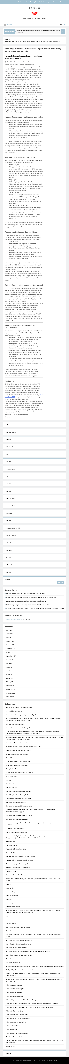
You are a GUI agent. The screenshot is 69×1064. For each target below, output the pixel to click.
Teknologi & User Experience (14, 996)
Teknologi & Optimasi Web (14, 992)
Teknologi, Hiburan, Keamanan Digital (17, 1033)
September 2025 (11, 656)
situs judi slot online (12, 895)
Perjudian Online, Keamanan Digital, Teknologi (19, 860)
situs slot (9, 439)
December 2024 (10, 689)
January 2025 (10, 685)
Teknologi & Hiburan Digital (14, 985)
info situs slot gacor (12, 787)
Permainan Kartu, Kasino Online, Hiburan (18, 867)
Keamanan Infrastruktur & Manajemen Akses (19, 806)
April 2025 (9, 674)
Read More (8, 417)
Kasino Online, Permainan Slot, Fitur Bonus (18, 798)
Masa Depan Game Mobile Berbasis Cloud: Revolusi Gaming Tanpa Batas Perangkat (35, 30)
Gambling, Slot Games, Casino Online (17, 754)
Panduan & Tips (10, 841)
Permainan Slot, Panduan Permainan (16, 875)
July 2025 (9, 663)
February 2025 (10, 682)
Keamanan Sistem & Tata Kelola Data (17, 819)
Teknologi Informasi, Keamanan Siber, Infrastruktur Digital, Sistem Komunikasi (29, 1007)
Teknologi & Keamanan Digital (15, 989)
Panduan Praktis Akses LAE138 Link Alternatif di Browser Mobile (25, 594)
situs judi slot (10, 888)
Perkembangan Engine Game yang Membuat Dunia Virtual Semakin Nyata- (33, 2)
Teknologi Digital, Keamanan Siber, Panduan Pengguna (22, 1000)
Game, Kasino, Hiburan (12, 769)
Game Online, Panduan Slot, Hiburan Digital (19, 761)
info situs (9, 780)
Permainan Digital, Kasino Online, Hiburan (18, 864)
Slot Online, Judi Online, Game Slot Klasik (18, 944)
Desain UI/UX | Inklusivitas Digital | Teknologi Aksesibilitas (23, 747)
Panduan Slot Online (12, 853)
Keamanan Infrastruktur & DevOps (16, 802)
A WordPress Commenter (14, 619)
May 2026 (9, 630)
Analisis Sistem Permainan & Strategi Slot (18, 728)
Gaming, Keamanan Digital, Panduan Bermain (19, 772)
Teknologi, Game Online (13, 1026)
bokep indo (9, 565)
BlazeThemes (53, 1060)
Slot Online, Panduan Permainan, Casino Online (20, 959)
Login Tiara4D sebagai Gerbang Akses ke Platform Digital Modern (26, 601)
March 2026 (9, 634)
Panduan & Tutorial (11, 845)
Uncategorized (10, 1046)
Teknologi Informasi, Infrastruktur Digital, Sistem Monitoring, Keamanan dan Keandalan (32, 1003)
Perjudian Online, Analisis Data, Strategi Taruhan (20, 856)
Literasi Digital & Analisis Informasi (16, 832)
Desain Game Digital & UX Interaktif (16, 743)
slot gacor (9, 462)
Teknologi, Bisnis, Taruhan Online (16, 1022)
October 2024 (10, 697)
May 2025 (9, 671)
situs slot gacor (10, 469)
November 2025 (10, 648)
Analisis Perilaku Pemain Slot (15, 724)
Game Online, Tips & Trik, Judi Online (17, 765)
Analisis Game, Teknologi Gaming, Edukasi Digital (21, 715)
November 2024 (10, 693)
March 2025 (9, 678)
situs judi (8, 884)
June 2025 (9, 667)
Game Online (9, 758)
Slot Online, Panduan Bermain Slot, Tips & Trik (19, 955)
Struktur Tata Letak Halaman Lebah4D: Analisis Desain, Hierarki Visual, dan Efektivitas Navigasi (35, 608)
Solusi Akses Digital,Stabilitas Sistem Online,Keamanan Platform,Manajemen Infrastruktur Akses (35, 966)
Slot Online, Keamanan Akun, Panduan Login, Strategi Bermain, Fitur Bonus (28, 951)
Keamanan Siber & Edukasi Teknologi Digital (19, 815)
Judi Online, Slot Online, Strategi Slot (17, 795)
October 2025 (10, 652)
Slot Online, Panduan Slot (13, 962)
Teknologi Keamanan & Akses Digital (17, 1015)
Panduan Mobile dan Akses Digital (16, 849)
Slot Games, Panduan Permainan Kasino (18, 927)
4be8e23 (9, 62)
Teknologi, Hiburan (11, 1029)
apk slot (8, 543)
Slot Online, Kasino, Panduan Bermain (17, 948)
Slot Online (9, 931)
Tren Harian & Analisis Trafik (14, 1037)
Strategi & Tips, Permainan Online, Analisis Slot (20, 970)
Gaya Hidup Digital (11, 776)
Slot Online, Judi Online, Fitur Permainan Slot (19, 940)
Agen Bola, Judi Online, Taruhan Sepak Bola (19, 707)
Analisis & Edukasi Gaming (14, 711)
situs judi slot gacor (12, 892)
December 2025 (10, 645)
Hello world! (27, 619)
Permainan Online (11, 871)
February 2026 (10, 637)
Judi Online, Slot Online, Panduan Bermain (18, 791)
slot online (9, 550)
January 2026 (10, 641)
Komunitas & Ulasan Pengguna (15, 828)
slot (7, 454)
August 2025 (9, 660)
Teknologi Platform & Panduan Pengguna (18, 1018)
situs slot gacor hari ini (13, 528)
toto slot (8, 557)
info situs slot (10, 784)
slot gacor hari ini (11, 432)
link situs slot (10, 447)
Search (7, 579)
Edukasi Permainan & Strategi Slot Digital (18, 750)
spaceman (9, 513)
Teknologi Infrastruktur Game (14, 1011)
